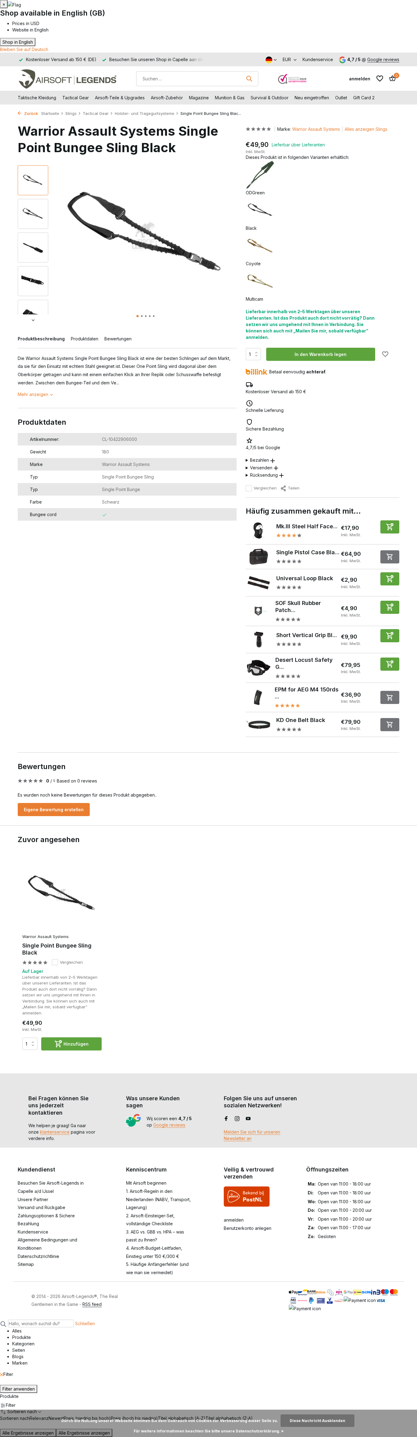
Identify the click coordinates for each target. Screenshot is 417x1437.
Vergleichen (265, 488)
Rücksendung (264, 475)
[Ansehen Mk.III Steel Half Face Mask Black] (259, 531)
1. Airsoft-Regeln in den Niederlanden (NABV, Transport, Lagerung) (158, 1199)
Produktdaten (84, 338)
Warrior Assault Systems (316, 129)
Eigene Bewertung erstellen (54, 809)
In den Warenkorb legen (320, 354)
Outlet (341, 97)
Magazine (199, 97)
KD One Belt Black (300, 720)
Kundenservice (318, 59)
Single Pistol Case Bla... (307, 552)
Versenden (261, 467)
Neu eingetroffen (312, 97)
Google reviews (383, 59)
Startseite (50, 113)
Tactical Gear (75, 97)
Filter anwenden (18, 1388)
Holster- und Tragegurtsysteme (144, 113)
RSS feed (92, 1304)
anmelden (234, 1220)
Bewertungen (118, 338)
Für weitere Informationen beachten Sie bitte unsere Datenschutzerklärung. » (209, 1431)
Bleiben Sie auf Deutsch (24, 49)
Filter (8, 1374)
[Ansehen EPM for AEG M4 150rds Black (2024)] (258, 697)
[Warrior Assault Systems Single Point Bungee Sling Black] (62, 895)
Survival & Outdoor (269, 97)
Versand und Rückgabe (41, 1207)
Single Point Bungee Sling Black (57, 949)
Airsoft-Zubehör (167, 97)
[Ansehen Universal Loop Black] (259, 583)
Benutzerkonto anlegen (247, 1228)
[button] (137, 316)
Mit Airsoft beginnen (146, 1183)
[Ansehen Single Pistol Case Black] (259, 557)
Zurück (30, 113)
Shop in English (17, 42)
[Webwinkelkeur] (292, 78)
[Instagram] (237, 1119)
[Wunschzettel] (379, 78)
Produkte (9, 1396)
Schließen (85, 1323)
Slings (71, 113)
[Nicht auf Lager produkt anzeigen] (389, 556)
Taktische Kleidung (37, 97)
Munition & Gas (230, 97)
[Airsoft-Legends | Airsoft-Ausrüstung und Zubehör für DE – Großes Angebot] (67, 78)
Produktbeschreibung (41, 338)
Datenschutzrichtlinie (38, 1256)
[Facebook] (226, 1119)
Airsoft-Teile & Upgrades (120, 97)
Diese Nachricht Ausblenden (317, 1420)
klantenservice (55, 1132)
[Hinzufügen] (389, 526)
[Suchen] (249, 78)
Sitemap (26, 1264)
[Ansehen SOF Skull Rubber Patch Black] (258, 611)
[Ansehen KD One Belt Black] (259, 724)
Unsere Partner (33, 1199)
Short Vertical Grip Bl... (306, 635)
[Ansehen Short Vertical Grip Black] (259, 639)
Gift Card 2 (364, 97)
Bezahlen (259, 460)
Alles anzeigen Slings (366, 129)
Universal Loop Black (304, 578)
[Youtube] (248, 1119)
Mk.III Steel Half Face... (307, 526)
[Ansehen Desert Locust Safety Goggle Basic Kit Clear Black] (258, 668)
